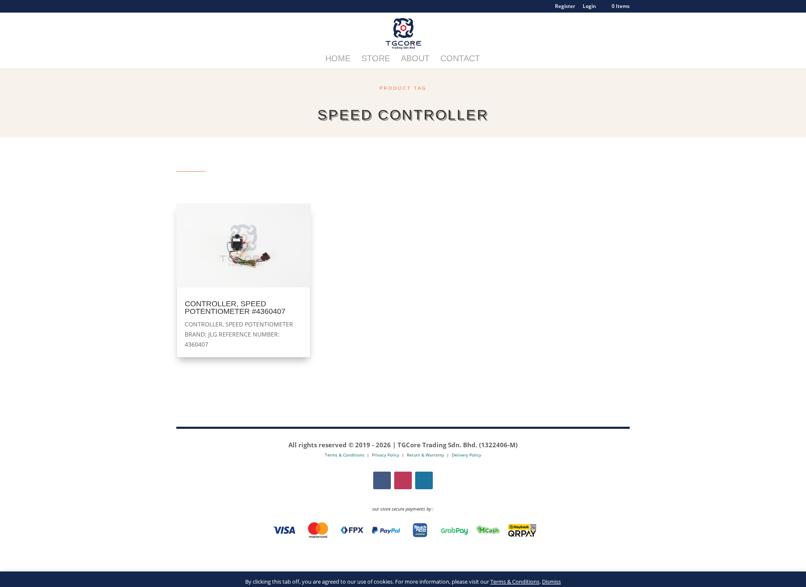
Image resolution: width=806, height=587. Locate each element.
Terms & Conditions (514, 581)
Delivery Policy (466, 455)
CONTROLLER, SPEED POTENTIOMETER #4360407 (235, 308)
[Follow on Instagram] (403, 480)
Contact (460, 59)
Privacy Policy (385, 455)
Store (375, 59)
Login (589, 7)
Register (565, 7)
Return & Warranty (425, 455)
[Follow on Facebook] (382, 480)
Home (338, 59)
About (415, 59)
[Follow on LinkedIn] (424, 480)
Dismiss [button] (551, 581)
